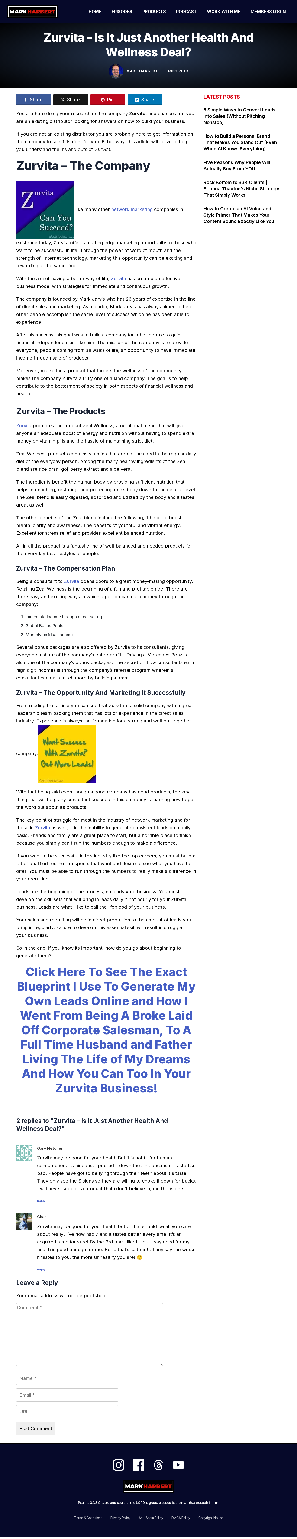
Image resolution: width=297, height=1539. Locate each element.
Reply (41, 1201)
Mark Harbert (142, 71)
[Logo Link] (38, 11)
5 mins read (177, 71)
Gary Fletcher (50, 1148)
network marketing (132, 209)
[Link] (118, 1465)
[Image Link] (116, 71)
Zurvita (119, 278)
